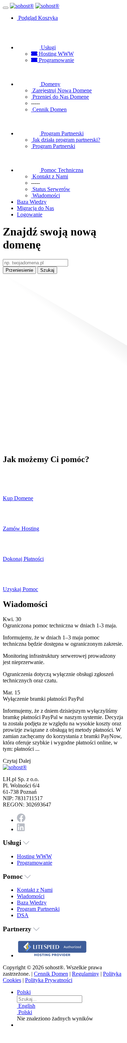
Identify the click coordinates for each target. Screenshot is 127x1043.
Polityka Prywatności (48, 980)
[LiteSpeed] (52, 955)
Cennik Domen (51, 974)
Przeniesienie (19, 270)
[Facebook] (21, 820)
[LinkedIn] (21, 829)
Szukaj (47, 270)
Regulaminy (85, 974)
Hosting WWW (55, 54)
